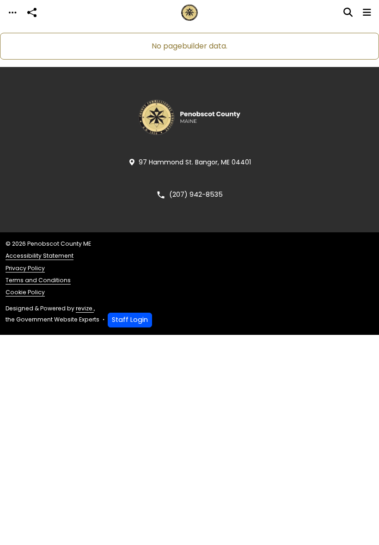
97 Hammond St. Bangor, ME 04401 (195, 162)
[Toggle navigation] (12, 13)
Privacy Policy (25, 268)
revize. (85, 308)
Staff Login (130, 319)
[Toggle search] (348, 12)
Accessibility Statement (39, 256)
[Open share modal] (32, 13)
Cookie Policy (25, 292)
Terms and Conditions (38, 280)
